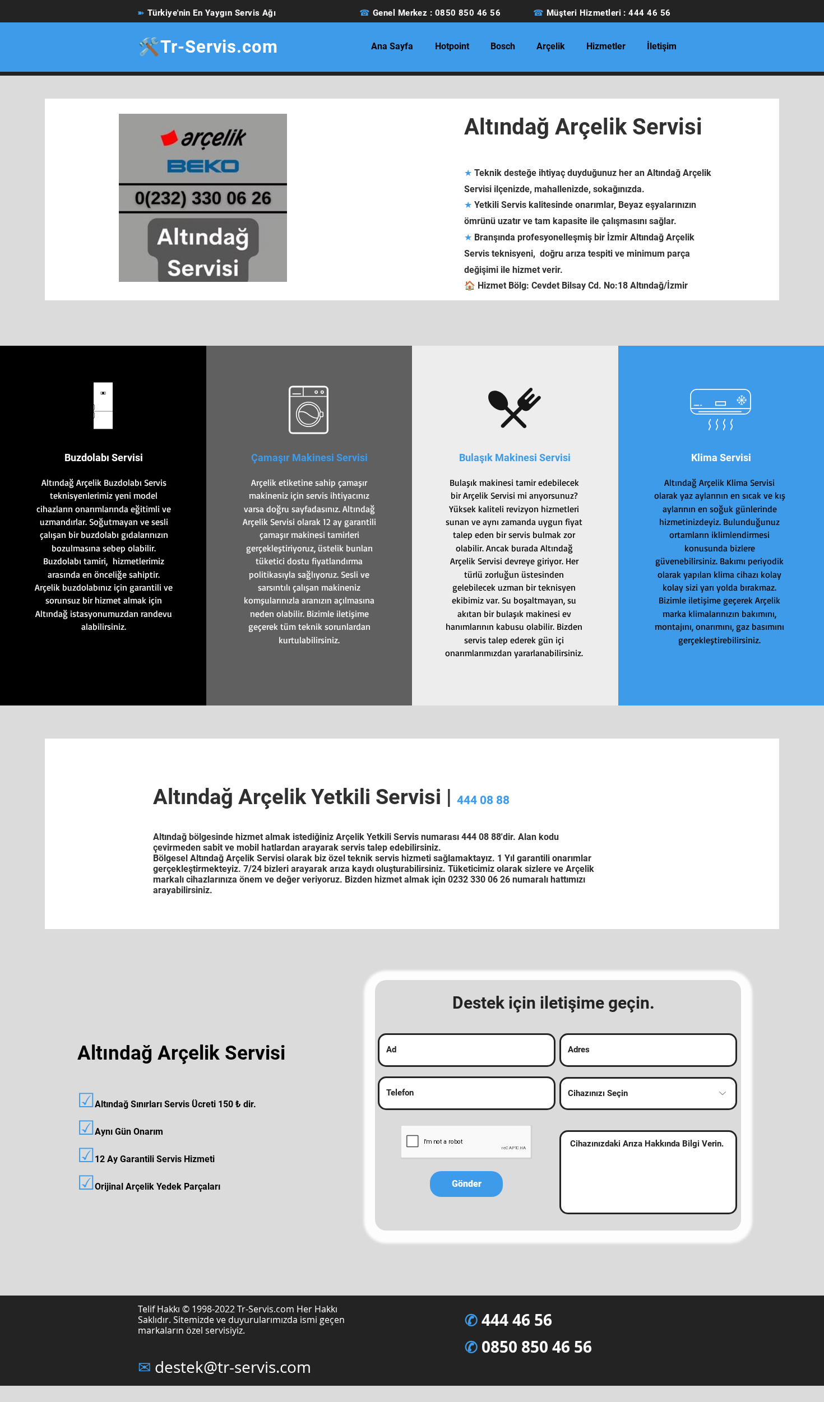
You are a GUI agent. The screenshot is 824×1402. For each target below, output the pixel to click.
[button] (452, 47)
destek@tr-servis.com (233, 1367)
